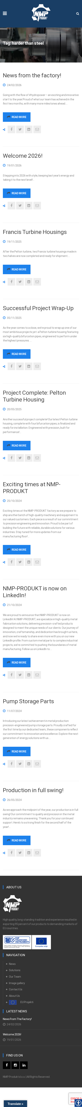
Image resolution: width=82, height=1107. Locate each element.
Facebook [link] (6, 1065)
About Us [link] (14, 995)
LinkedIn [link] (24, 1065)
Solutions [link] (14, 970)
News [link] (12, 963)
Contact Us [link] (15, 989)
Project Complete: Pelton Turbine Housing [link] (34, 396)
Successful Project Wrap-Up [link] (38, 308)
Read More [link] (19, 117)
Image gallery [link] (17, 983)
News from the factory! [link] (32, 75)
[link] (41, 11)
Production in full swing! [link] (33, 790)
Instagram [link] (15, 1065)
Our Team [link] (15, 976)
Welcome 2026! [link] (23, 155)
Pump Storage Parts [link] (28, 701)
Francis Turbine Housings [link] (35, 232)
